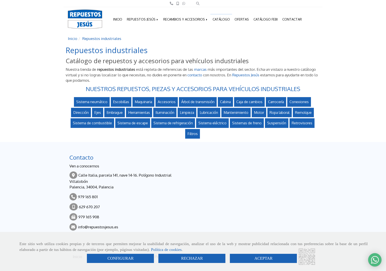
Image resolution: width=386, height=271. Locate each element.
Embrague (115, 112)
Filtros (192, 133)
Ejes (97, 112)
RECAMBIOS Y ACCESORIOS (184, 19)
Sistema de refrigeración (173, 123)
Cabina (225, 102)
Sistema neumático (91, 102)
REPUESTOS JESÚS (141, 19)
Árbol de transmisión (197, 102)
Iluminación (164, 112)
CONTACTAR (292, 19)
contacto (194, 75)
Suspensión (276, 123)
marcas (200, 69)
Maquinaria (143, 102)
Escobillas (121, 102)
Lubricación (209, 112)
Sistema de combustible (92, 123)
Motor (259, 112)
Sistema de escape (132, 123)
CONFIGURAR (120, 258)
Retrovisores (302, 123)
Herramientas (139, 112)
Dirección (81, 112)
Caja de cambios (249, 102)
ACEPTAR (263, 258)
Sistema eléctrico (212, 123)
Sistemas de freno (247, 123)
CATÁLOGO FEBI (266, 19)
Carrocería (276, 102)
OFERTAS (242, 19)
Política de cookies (166, 249)
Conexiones (299, 102)
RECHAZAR (192, 258)
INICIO (117, 19)
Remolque (303, 112)
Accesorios (167, 102)
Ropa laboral (280, 112)
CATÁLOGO (221, 19)
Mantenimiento (236, 112)
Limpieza (187, 112)
